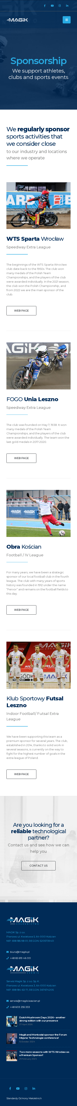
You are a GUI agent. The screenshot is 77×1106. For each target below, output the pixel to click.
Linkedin (34, 1088)
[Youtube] (52, 5)
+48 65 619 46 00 (20, 958)
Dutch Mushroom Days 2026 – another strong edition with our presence (42, 1019)
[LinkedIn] (67, 5)
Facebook (10, 1088)
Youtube (18, 1088)
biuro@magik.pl (20, 951)
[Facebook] (44, 5)
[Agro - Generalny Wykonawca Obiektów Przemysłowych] (17, 19)
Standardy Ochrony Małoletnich (24, 1098)
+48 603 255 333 (20, 1007)
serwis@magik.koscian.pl (25, 1000)
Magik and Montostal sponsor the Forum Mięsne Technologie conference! (43, 1036)
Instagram (26, 1088)
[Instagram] (59, 5)
